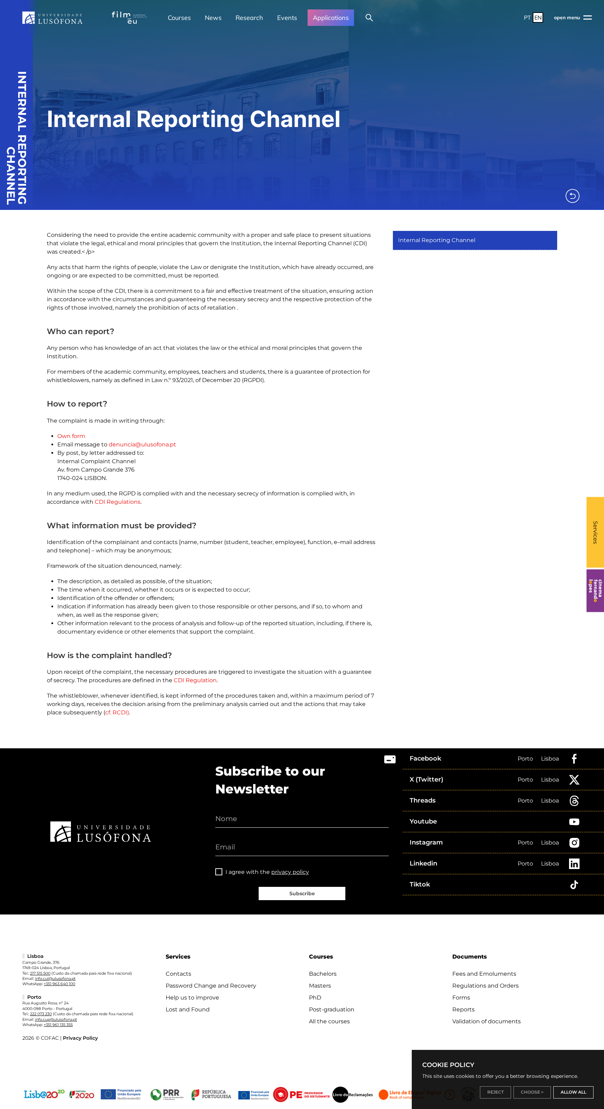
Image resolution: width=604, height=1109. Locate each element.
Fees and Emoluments (484, 973)
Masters (320, 985)
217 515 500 (40, 973)
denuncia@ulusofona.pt (142, 444)
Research (249, 18)
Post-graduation (331, 1009)
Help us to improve (192, 997)
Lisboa (550, 758)
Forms (461, 997)
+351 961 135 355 (58, 1024)
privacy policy (290, 872)
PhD (315, 997)
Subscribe (302, 893)
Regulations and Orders (485, 985)
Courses (179, 18)
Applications (331, 18)
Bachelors (323, 973)
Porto (525, 758)
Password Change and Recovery (211, 985)
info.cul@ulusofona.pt (55, 978)
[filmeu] (129, 17)
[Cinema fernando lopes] (595, 591)
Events (287, 18)
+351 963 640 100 (59, 983)
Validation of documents (486, 1021)
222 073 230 (41, 1013)
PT (527, 17)
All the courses (329, 1021)
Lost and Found (188, 1009)
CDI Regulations (118, 502)
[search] (369, 17)
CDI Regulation (195, 680)
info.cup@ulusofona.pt (56, 1019)
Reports (463, 1009)
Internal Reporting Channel (436, 240)
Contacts (178, 973)
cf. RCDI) (117, 712)
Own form (71, 436)
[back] (573, 196)
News (213, 18)
